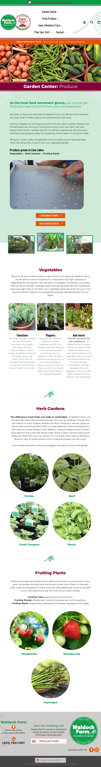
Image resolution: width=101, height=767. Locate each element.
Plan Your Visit (42, 32)
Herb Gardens (33, 153)
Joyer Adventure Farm (49, 25)
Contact (60, 32)
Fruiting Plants (51, 153)
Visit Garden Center (49, 223)
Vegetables (16, 153)
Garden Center (49, 12)
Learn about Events (49, 215)
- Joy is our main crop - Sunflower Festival (51, 42)
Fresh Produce (49, 18)
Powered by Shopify (69, 764)
